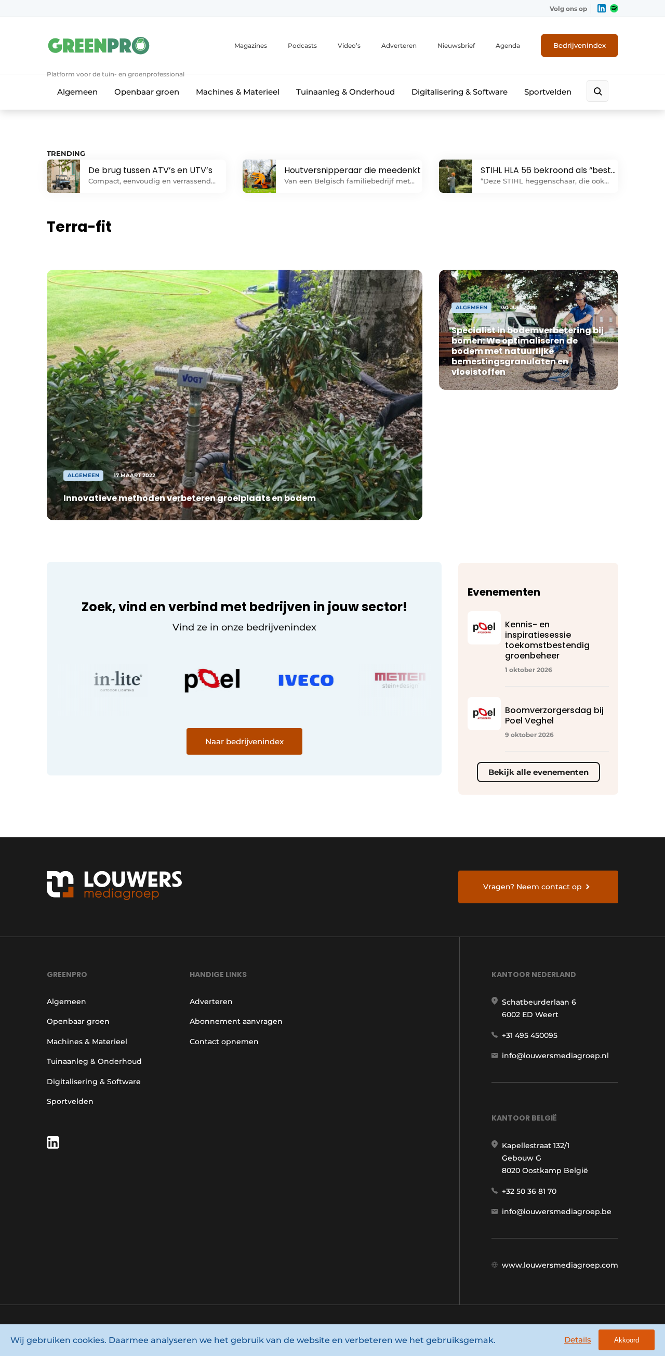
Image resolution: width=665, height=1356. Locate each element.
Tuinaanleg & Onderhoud (345, 92)
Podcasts (302, 45)
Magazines (250, 45)
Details (577, 1340)
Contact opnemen (224, 1041)
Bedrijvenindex (579, 45)
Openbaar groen (146, 92)
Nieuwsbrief (456, 45)
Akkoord (626, 1340)
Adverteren (399, 45)
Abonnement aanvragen (236, 1021)
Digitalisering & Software (459, 92)
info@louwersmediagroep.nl (555, 1055)
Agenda (508, 45)
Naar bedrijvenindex (244, 741)
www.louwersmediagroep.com (560, 1265)
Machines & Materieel (238, 92)
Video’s (349, 45)
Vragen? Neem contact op (532, 886)
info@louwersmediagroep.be (556, 1211)
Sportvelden (547, 92)
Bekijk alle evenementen (538, 772)
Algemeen (77, 92)
